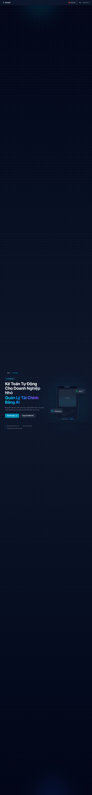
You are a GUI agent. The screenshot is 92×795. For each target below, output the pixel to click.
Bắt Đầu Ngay (11, 415)
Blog (80, 2)
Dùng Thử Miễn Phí (27, 415)
